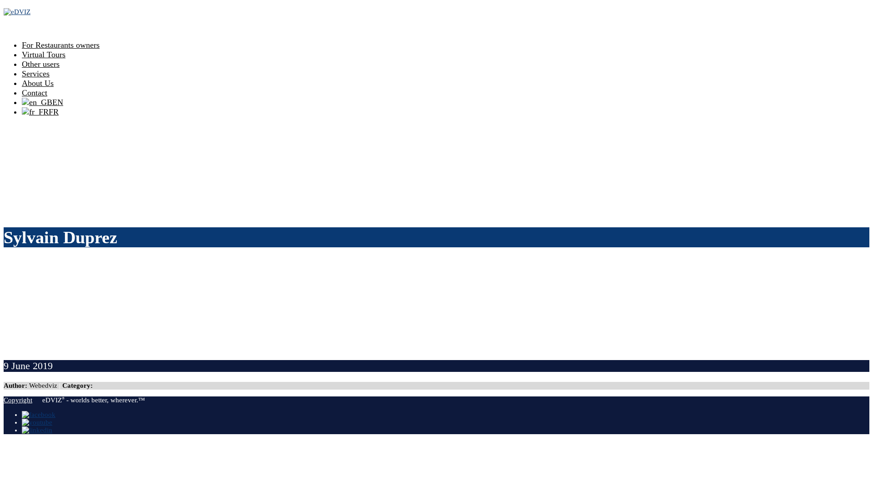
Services (36, 73)
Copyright (18, 400)
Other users (41, 64)
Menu (15, 26)
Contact (34, 92)
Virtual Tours (43, 54)
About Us (38, 83)
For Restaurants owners (61, 45)
